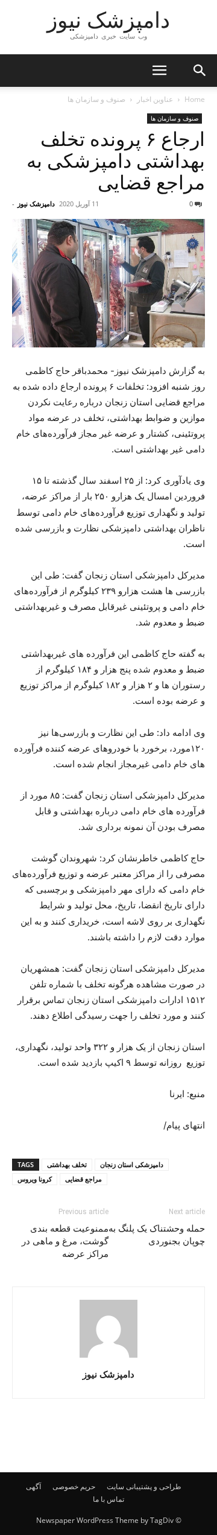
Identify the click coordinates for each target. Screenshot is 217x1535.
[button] (159, 70)
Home (194, 99)
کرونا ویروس (34, 1178)
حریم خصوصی (73, 1486)
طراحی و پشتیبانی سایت (144, 1486)
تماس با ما (108, 1499)
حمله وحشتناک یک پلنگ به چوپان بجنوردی (156, 1235)
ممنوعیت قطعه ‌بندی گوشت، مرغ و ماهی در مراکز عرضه (65, 1241)
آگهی (33, 1486)
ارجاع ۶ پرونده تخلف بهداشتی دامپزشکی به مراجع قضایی (116, 161)
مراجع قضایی (83, 1178)
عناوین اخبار (155, 99)
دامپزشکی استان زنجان (131, 1164)
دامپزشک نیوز (36, 203)
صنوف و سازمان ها (96, 99)
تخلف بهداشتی (67, 1164)
